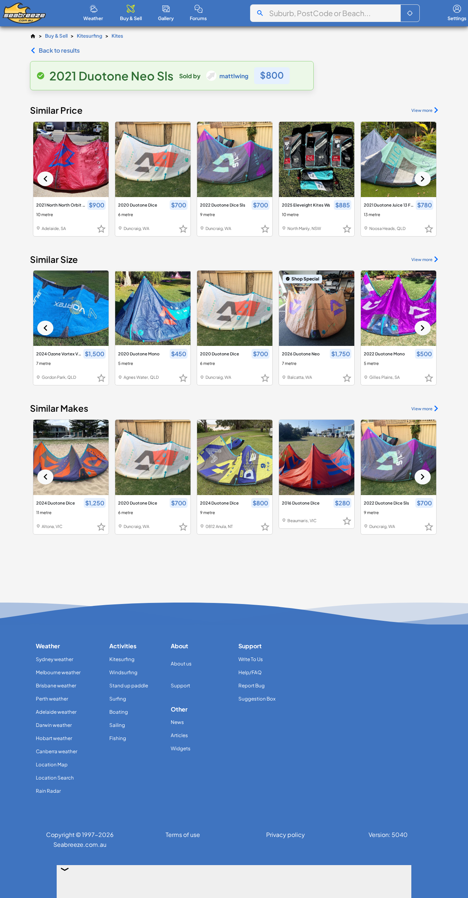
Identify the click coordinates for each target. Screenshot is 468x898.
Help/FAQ (250, 672)
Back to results (59, 50)
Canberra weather (56, 751)
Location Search (55, 777)
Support (180, 685)
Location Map (52, 764)
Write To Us (250, 659)
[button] (410, 13)
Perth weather (52, 698)
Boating (118, 712)
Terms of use (183, 834)
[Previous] (45, 178)
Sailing (117, 725)
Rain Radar (48, 791)
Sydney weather (54, 659)
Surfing (117, 698)
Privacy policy (285, 834)
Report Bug (251, 685)
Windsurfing (123, 672)
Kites (117, 36)
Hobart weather (54, 738)
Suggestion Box (256, 698)
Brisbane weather (56, 685)
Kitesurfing (89, 36)
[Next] (423, 178)
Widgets (180, 748)
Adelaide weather (56, 712)
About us (181, 663)
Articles (179, 735)
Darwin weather (54, 725)
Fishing (117, 738)
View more (422, 110)
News (177, 722)
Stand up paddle (128, 685)
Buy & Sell (56, 36)
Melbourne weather (58, 672)
